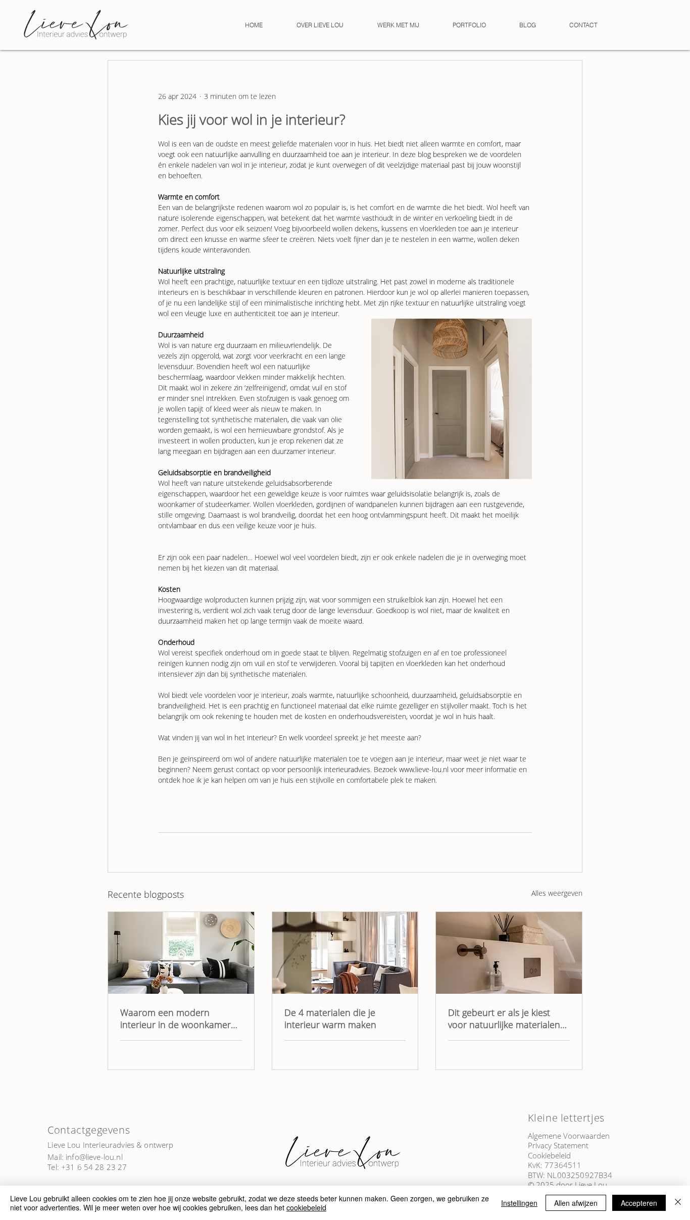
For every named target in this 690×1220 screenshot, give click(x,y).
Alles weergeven (556, 893)
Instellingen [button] (519, 1203)
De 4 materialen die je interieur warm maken (330, 1018)
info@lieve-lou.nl (94, 1157)
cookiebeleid (306, 1207)
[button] (398, 25)
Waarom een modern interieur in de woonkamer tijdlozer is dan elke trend (175, 1018)
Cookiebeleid (549, 1155)
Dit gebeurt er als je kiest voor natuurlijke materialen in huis (504, 1018)
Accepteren (639, 1203)
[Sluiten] (678, 1203)
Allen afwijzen (576, 1203)
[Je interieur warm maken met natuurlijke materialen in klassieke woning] (345, 953)
